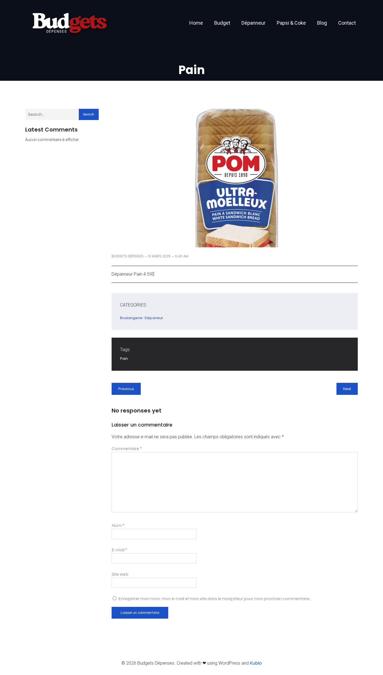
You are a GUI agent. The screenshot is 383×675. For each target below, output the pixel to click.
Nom (118, 525)
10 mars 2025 (159, 256)
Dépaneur (154, 318)
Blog (322, 23)
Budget (222, 23)
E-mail (119, 549)
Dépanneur (253, 23)
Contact (347, 23)
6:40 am (181, 256)
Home (196, 23)
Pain (124, 358)
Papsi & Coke (291, 23)
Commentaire (127, 448)
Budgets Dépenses (128, 256)
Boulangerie (131, 318)
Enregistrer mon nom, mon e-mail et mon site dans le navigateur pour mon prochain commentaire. (214, 598)
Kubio (256, 663)
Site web (120, 574)
